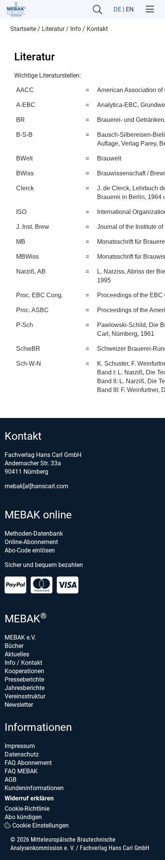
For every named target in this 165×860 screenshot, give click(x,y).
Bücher (14, 645)
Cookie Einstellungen (40, 825)
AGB (10, 779)
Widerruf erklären (29, 798)
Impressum (20, 746)
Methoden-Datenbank (34, 533)
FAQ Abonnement (28, 762)
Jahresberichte (25, 688)
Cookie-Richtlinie (27, 808)
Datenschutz (22, 754)
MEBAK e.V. (20, 637)
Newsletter (19, 704)
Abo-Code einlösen (30, 550)
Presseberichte (24, 679)
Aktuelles (17, 654)
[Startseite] (16, 9)
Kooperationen (24, 671)
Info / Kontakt (23, 662)
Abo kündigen (23, 817)
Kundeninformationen (34, 788)
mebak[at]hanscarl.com (36, 486)
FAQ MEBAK (21, 771)
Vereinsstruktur (25, 696)
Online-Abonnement (31, 542)
